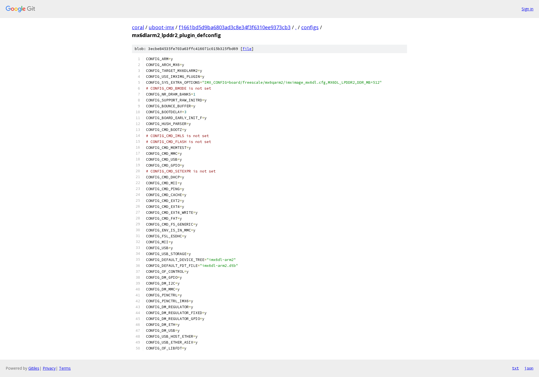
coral (138, 27)
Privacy (49, 368)
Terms (65, 368)
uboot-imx (161, 27)
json (528, 368)
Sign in (527, 9)
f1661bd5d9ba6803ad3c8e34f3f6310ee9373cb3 (235, 27)
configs (310, 27)
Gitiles (33, 368)
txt (515, 368)
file (247, 48)
